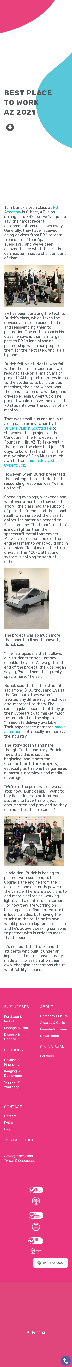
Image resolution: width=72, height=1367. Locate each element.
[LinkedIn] (33, 1332)
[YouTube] (43, 1332)
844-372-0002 (53, 1263)
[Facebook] (28, 1332)
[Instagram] (38, 1332)
